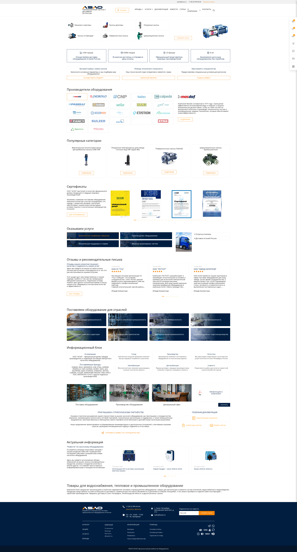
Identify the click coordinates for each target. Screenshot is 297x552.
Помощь (153, 525)
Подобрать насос (183, 38)
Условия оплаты (155, 529)
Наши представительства (136, 539)
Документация (161, 9)
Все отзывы (74, 294)
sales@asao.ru (181, 2)
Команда (108, 531)
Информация (133, 525)
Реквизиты (131, 535)
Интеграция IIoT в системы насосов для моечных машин (128, 470)
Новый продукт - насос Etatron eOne (167, 469)
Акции (85, 529)
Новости (174, 9)
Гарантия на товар (156, 535)
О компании (192, 10)
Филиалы (130, 529)
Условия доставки (156, 532)
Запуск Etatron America (203, 469)
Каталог (86, 525)
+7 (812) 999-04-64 (195, 2)
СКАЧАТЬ (224, 405)
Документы (108, 536)
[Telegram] (209, 526)
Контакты (206, 9)
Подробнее (185, 119)
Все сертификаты (77, 215)
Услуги (148, 9)
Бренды (138, 9)
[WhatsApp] (213, 526)
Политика (130, 532)
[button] (163, 296)
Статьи (183, 9)
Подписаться (206, 513)
